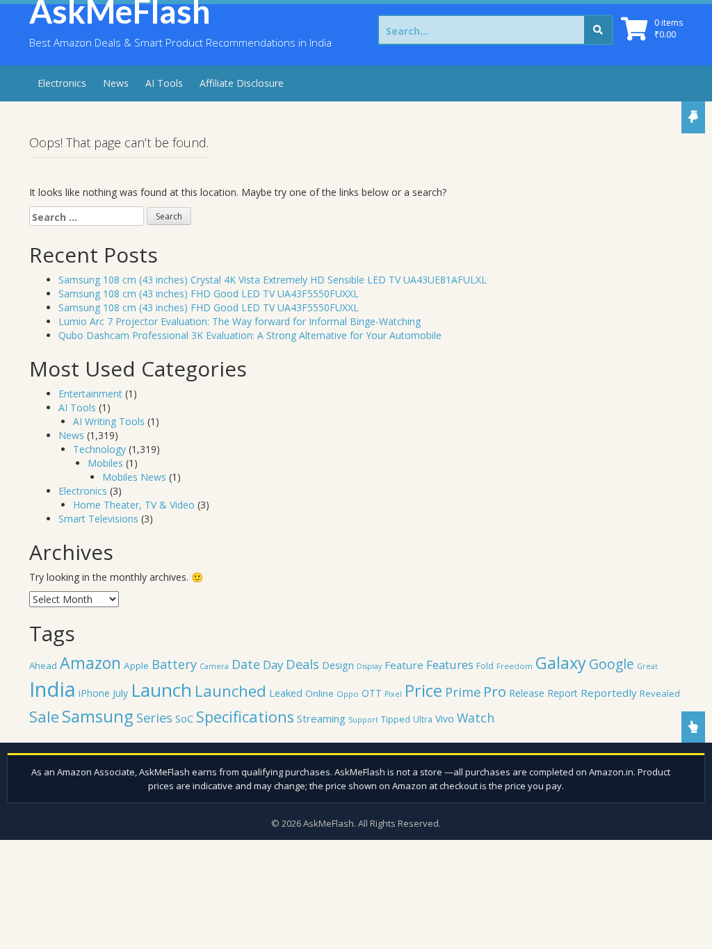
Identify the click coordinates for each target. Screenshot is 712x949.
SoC (184, 718)
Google (611, 663)
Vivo (444, 718)
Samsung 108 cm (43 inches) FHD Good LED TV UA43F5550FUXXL (208, 293)
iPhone (94, 693)
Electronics (62, 83)
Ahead (43, 665)
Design (338, 665)
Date (246, 664)
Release (526, 693)
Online (319, 693)
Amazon (90, 663)
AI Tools (164, 83)
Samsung (98, 716)
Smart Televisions (98, 518)
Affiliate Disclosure (242, 83)
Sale (44, 716)
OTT (372, 693)
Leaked (285, 693)
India (52, 689)
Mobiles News (134, 477)
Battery (174, 664)
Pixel (393, 694)
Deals (302, 663)
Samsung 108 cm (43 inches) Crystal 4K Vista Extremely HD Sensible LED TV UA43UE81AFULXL (272, 279)
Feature (404, 665)
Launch (161, 689)
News (116, 83)
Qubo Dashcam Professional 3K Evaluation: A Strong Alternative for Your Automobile (250, 335)
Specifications (245, 717)
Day (273, 664)
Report (562, 693)
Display (369, 666)
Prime (462, 691)
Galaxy (560, 663)
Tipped (395, 719)
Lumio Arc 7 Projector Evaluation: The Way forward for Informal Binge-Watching (239, 321)
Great (647, 666)
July (120, 693)
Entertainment (90, 393)
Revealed (660, 693)
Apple (136, 665)
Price (423, 690)
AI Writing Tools (109, 421)
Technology (99, 449)
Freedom (514, 666)
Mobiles (105, 463)
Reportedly (609, 693)
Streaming (321, 718)
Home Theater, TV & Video (134, 504)
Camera (214, 666)
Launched (230, 690)
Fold (485, 666)
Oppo (348, 693)
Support (363, 720)
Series (154, 717)
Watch (475, 717)
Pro (494, 691)
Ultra (422, 719)
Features (450, 664)
